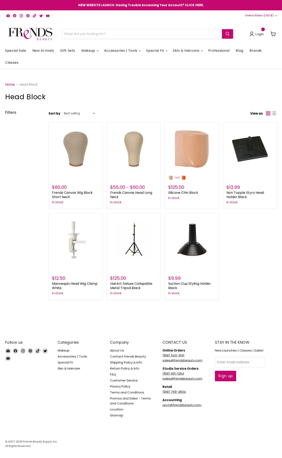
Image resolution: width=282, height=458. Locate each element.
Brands (256, 50)
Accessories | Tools (121, 50)
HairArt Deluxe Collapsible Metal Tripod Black (131, 285)
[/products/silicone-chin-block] (191, 149)
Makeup (88, 50)
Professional (219, 50)
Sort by (54, 113)
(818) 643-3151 (173, 355)
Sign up (225, 375)
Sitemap (116, 415)
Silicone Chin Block (183, 192)
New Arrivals (43, 50)
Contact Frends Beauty (128, 356)
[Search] (227, 34)
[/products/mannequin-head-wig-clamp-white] (75, 240)
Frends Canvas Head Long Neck (131, 194)
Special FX (155, 50)
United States (259, 15)
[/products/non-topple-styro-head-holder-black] (250, 149)
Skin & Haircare (186, 50)
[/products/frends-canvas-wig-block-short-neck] (75, 149)
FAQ (113, 374)
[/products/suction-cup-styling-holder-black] (191, 240)
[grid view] (268, 113)
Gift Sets (67, 50)
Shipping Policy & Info (126, 362)
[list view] (274, 113)
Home (10, 84)
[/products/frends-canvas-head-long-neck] (133, 149)
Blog (239, 50)
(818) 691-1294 (173, 373)
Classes (11, 62)
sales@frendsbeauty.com (182, 360)
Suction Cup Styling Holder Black (189, 285)
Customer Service (124, 380)
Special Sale (15, 50)
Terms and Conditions (127, 392)
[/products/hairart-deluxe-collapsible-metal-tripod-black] (133, 240)
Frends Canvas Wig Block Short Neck (72, 194)
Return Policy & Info (124, 368)
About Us (117, 350)
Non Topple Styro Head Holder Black (245, 194)
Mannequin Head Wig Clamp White (75, 285)
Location (116, 409)
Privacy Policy (120, 386)
